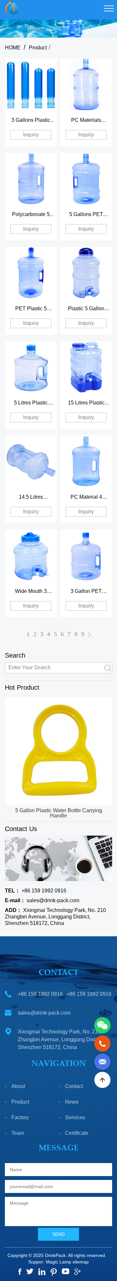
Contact (74, 1086)
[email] (102, 1061)
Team (17, 1133)
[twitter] (29, 1271)
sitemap (80, 1261)
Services (75, 1117)
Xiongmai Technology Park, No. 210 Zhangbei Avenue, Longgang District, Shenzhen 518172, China (55, 916)
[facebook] (19, 1271)
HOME (12, 47)
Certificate (76, 1133)
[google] (77, 1271)
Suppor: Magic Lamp (49, 1261)
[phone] (102, 1042)
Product (38, 47)
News (71, 1102)
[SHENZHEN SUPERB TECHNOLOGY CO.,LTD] (9, 8)
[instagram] (42, 1271)
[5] (65, 1271)
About (18, 1086)
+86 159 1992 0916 (35, 890)
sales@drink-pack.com (42, 900)
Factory (20, 1117)
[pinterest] (53, 1272)
